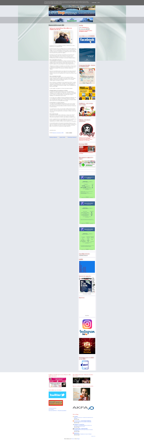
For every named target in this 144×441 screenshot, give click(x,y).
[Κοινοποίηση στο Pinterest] (71, 132)
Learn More (94, 2)
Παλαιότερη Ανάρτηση (72, 137)
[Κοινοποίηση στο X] (68, 132)
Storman (72, 438)
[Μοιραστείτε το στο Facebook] (70, 132)
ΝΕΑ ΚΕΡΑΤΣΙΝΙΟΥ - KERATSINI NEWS (81, 428)
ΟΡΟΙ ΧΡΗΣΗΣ (51, 409)
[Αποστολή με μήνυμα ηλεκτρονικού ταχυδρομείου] (66, 132)
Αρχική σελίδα (62, 137)
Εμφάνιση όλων (93, 436)
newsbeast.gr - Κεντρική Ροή (79, 424)
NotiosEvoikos (76, 433)
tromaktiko (76, 416)
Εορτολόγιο (87, 315)
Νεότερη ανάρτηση (53, 137)
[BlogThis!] (67, 132)
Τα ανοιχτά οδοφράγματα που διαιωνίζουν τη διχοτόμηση (82, 421)
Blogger (78, 438)
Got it (98, 2)
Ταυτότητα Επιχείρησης (52, 408)
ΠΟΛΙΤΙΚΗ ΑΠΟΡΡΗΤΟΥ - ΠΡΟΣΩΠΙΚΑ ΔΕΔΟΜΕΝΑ (57, 410)
